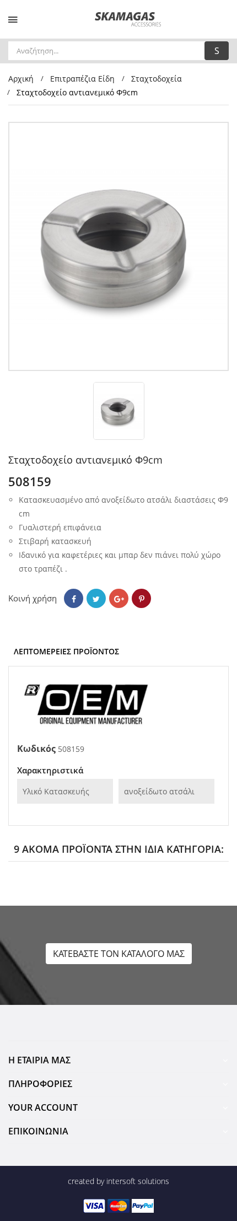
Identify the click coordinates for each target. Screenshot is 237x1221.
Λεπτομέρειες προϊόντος (66, 651)
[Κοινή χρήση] (73, 598)
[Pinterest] (141, 598)
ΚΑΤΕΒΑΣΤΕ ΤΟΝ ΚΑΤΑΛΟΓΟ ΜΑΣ (119, 954)
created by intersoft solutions (118, 1181)
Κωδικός (36, 749)
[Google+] (118, 598)
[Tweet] (96, 598)
